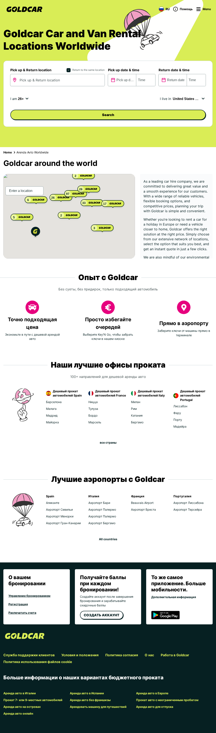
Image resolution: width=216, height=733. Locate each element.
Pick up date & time (123, 70)
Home (7, 152)
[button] (35, 232)
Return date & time (174, 70)
